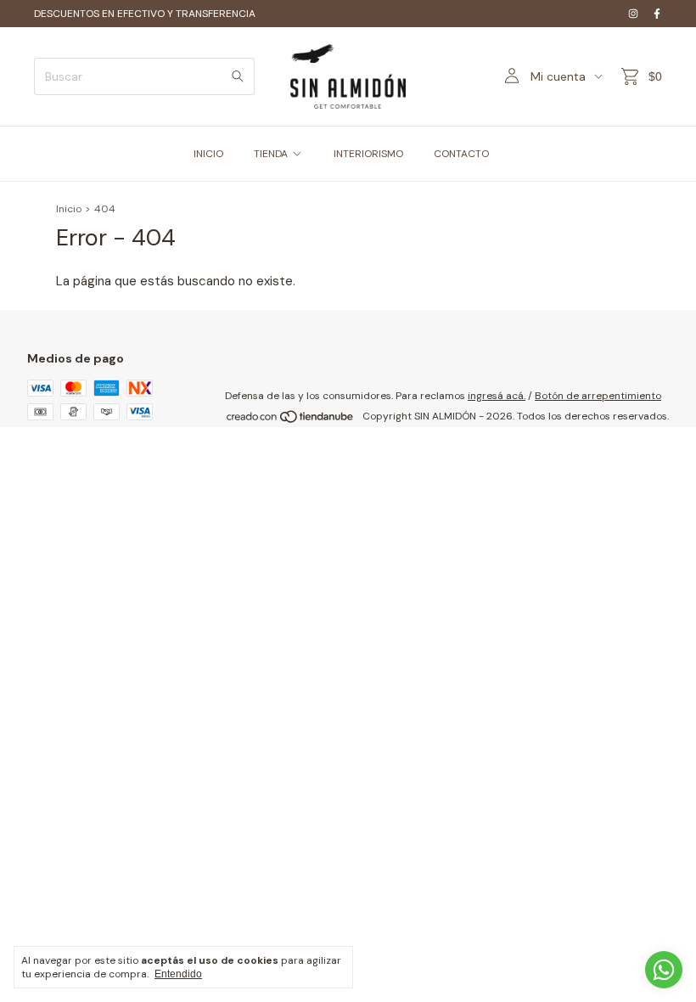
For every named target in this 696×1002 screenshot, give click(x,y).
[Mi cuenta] (511, 76)
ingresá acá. (496, 395)
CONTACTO (461, 153)
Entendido (178, 974)
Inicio (68, 209)
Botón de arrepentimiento (598, 395)
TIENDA (271, 153)
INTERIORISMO (368, 153)
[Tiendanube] (290, 420)
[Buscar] (238, 76)
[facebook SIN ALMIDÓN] (657, 13)
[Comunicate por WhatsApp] (663, 969)
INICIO (208, 153)
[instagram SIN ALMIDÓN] (633, 13)
